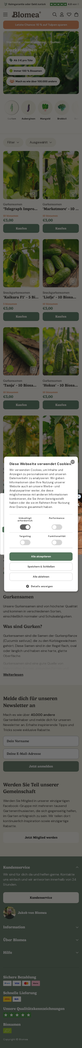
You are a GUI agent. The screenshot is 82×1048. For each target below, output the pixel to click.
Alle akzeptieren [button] (41, 556)
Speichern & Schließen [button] (41, 566)
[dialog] (41, 524)
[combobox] (73, 462)
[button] (41, 587)
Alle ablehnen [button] (41, 576)
